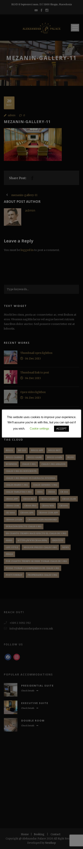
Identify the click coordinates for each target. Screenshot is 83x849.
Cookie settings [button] (39, 428)
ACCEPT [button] (61, 428)
